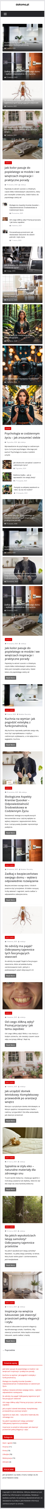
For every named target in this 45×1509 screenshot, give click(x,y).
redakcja (23, 185)
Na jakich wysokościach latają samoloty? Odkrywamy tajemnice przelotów (20, 1240)
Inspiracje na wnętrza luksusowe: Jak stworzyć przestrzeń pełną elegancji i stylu (22, 1316)
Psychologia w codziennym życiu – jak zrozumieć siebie (22, 435)
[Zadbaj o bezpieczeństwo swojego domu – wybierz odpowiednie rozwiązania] (22, 66)
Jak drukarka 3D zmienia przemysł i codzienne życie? (19, 266)
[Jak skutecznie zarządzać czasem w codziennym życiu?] (7, 465)
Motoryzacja (7, 1458)
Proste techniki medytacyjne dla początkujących (18, 336)
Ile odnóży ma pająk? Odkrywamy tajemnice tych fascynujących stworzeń (21, 101)
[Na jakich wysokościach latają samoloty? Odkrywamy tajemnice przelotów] (22, 1209)
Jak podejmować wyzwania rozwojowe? (21, 379)
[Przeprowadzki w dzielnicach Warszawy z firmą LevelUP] (22, 289)
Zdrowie (6, 1462)
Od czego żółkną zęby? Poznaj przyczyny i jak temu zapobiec (25, 221)
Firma (5, 1450)
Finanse (8, 428)
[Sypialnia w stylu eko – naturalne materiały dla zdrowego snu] (22, 1140)
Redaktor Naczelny (25, 714)
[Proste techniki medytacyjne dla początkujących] (22, 324)
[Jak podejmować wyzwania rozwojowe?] (22, 365)
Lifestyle (8, 163)
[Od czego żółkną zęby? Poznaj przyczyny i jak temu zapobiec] (5, 222)
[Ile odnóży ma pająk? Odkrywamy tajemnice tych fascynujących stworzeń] (22, 95)
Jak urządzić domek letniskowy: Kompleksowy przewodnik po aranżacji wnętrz (21, 129)
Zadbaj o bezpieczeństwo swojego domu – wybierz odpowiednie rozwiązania (22, 72)
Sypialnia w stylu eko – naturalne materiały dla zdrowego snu (20, 1169)
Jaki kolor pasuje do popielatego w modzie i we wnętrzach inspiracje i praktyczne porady (22, 174)
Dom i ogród (10, 710)
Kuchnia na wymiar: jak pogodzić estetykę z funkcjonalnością (18, 43)
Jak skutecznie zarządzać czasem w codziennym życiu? (27, 464)
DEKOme (19, 1492)
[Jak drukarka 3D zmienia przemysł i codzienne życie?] (22, 260)
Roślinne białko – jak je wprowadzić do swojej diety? (24, 476)
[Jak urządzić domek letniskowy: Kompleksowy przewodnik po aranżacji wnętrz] (22, 1065)
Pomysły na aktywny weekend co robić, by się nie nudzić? (26, 488)
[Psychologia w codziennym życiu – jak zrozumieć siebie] (22, 405)
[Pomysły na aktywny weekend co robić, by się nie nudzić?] (7, 490)
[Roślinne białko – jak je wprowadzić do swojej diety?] (7, 477)
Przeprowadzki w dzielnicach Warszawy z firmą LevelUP (22, 295)
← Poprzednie (9, 1350)
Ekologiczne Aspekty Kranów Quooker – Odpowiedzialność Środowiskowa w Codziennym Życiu (24, 207)
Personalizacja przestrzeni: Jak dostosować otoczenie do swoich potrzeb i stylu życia (21, 234)
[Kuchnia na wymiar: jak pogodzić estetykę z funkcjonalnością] (22, 37)
